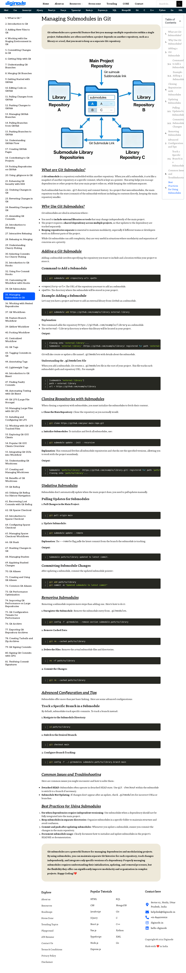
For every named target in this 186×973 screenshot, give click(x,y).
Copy (157, 277)
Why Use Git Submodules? (175, 41)
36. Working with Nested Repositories (19, 305)
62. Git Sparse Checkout (18, 510)
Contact (139, 3)
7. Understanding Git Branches (16, 66)
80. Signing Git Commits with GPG (18, 654)
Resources (75, 3)
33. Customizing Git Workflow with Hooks (17, 282)
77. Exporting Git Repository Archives (16, 631)
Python (162, 10)
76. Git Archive (13, 624)
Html (6, 10)
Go (172, 10)
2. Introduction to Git (16, 24)
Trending (112, 3)
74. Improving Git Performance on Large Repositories (17, 603)
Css (15, 10)
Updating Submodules (174, 101)
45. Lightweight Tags (16, 367)
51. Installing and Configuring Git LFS (16, 418)
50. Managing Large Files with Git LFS (19, 410)
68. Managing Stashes (17, 557)
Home (46, 3)
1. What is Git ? (13, 18)
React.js (51, 10)
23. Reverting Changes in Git (19, 200)
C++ (152, 10)
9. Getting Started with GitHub (17, 81)
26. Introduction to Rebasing (15, 226)
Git (137, 10)
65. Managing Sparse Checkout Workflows (17, 535)
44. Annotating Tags (16, 361)
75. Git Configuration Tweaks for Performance (16, 615)
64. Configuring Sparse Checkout (17, 526)
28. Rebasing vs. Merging (18, 239)
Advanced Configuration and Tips (175, 143)
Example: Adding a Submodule (178, 75)
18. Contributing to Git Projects (17, 159)
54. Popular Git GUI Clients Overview (16, 445)
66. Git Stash (12, 542)
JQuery (39, 10)
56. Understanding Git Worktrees (17, 462)
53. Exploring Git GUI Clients (17, 436)
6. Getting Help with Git (18, 59)
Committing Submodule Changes (179, 123)
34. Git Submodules (15, 289)
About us (59, 3)
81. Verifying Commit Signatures (17, 663)
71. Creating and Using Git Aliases (17, 579)
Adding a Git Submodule (174, 52)
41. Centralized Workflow (13, 340)
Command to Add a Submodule (178, 64)
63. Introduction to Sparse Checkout (15, 517)
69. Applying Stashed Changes (16, 564)
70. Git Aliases (13, 571)
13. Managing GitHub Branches (16, 116)
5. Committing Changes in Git (18, 51)
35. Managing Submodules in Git (15, 296)
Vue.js (63, 10)
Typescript (76, 10)
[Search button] (179, 4)
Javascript (26, 10)
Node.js (89, 10)
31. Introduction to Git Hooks (17, 264)
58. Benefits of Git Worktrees (15, 480)
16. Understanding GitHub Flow (15, 142)
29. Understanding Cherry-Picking (15, 247)
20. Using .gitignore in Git (19, 175)
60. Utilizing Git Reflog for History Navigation (17, 494)
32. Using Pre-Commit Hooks (17, 273)
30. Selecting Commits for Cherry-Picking (17, 255)
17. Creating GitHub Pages (16, 150)
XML (181, 10)
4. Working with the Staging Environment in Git (18, 41)
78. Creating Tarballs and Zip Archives (19, 640)
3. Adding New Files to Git (17, 31)
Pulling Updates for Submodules (178, 111)
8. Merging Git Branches (18, 73)
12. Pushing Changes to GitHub (18, 107)
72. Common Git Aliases (18, 586)
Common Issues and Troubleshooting (177, 174)
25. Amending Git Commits (14, 217)
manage (149, 180)
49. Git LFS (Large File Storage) (17, 401)
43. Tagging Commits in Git (18, 354)
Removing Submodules (174, 133)
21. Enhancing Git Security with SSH (15, 183)
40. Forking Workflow (17, 332)
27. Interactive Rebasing (18, 233)
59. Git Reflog (12, 487)
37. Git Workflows (15, 312)
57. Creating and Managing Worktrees (17, 471)
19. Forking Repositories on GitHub (18, 168)
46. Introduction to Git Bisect (17, 375)
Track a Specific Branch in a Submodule (178, 158)
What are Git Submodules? (174, 33)
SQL (115, 10)
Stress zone (94, 3)
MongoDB (126, 10)
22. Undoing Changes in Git (18, 191)
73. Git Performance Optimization (16, 593)
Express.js (102, 10)
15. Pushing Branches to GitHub (18, 133)
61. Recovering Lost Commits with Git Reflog (18, 503)
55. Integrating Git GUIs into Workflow (18, 453)
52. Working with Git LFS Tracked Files (19, 427)
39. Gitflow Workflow (17, 326)
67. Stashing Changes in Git (18, 549)
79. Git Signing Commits (18, 647)
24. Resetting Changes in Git (18, 209)
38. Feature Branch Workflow (15, 319)
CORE (126, 3)
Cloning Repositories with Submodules (174, 89)
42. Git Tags (11, 347)
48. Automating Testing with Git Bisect (18, 392)
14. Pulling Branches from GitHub (16, 124)
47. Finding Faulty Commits (15, 383)
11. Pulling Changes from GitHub (19, 98)
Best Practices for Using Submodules (174, 188)
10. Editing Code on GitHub (15, 89)
